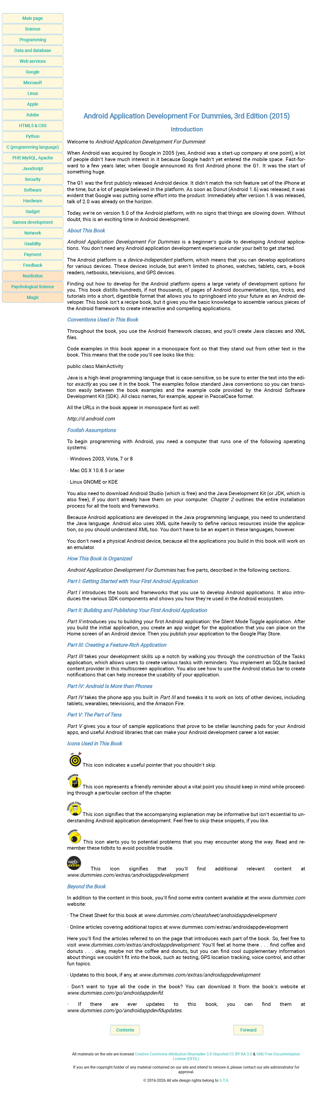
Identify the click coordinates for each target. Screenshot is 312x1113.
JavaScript (32, 168)
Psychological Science (32, 286)
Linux (33, 93)
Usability (32, 243)
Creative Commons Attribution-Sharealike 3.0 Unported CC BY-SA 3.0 (193, 1054)
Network (32, 232)
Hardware (32, 200)
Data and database (32, 50)
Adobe (32, 114)
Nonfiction (33, 275)
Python (32, 136)
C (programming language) (33, 147)
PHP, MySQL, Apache (32, 157)
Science (32, 28)
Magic (33, 297)
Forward (248, 1029)
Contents (125, 1029)
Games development (32, 222)
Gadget (33, 211)
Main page (32, 18)
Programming (33, 39)
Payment (32, 254)
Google (32, 71)
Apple (32, 104)
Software (33, 190)
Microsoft (32, 82)
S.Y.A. (224, 1080)
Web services (33, 61)
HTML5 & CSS (33, 125)
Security (33, 179)
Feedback (32, 265)
